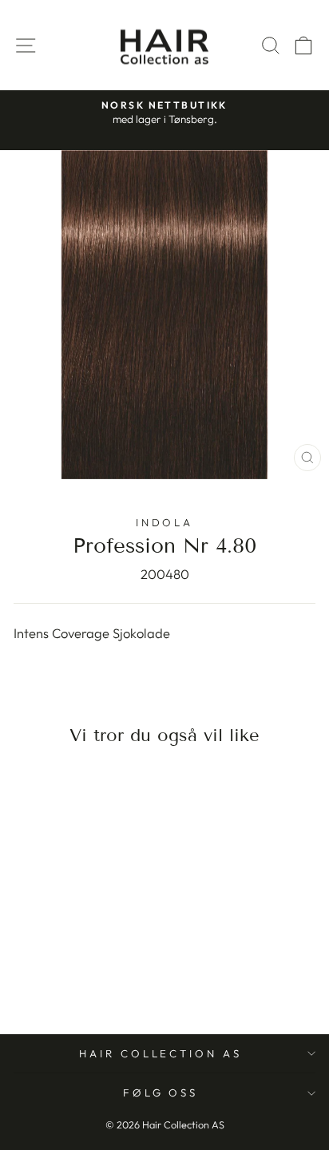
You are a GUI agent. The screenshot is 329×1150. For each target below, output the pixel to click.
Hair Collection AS (161, 1053)
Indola (165, 522)
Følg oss (161, 1092)
